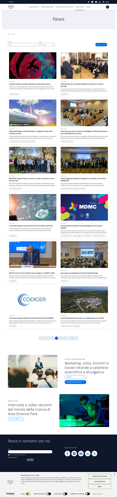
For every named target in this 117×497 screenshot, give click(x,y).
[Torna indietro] (40, 338)
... (68, 338)
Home (9, 34)
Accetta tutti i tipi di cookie (99, 476)
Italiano (11, 2)
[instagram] (92, 2)
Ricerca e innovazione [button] (47, 7)
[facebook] (88, 2)
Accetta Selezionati (99, 481)
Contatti (88, 7)
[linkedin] (99, 2)
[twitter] (103, 2)
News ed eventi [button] (80, 7)
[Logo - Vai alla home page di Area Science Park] (11, 7)
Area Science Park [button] (34, 7)
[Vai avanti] (76, 338)
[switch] (48, 494)
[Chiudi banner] (114, 474)
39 (72, 338)
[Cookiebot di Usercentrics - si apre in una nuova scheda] (10, 494)
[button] (107, 7)
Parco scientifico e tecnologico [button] (64, 7)
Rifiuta (99, 486)
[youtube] (96, 2)
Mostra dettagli (97, 494)
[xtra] (107, 2)
